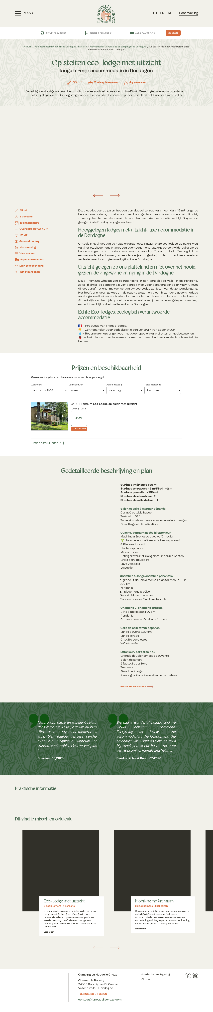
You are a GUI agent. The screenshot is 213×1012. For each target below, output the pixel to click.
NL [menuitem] (170, 13)
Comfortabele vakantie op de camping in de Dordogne (118, 47)
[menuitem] (154, 13)
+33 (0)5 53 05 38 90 (92, 994)
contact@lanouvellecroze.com (99, 999)
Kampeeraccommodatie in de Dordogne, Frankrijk (61, 47)
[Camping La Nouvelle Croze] (106, 13)
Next (115, 195)
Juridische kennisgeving (155, 974)
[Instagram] (195, 976)
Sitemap (146, 979)
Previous (98, 195)
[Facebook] (188, 976)
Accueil (27, 47)
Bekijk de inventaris (133, 686)
